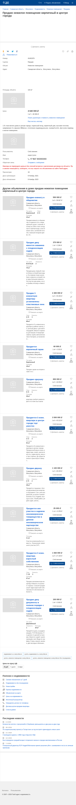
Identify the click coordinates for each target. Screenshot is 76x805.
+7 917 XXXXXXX (38, 159)
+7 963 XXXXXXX (58, 208)
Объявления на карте (13, 693)
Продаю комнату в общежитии (35, 198)
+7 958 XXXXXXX (58, 253)
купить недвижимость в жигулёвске (35, 654)
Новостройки (10, 686)
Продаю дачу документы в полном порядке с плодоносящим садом (35, 605)
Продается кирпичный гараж (34, 348)
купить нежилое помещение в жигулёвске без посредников (52, 658)
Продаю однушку (34, 379)
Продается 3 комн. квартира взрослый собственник (35, 557)
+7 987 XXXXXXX (58, 428)
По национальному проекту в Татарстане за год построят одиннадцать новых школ (31, 729)
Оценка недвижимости (14, 689)
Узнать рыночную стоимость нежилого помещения (46, 118)
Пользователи (15, 790)
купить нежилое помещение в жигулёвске (17, 658)
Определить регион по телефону (17, 703)
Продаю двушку (34, 468)
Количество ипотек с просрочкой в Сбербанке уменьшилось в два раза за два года (31, 724)
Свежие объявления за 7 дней (16, 679)
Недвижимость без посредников (17, 683)
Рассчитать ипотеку (35, 121)
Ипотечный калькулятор (14, 700)
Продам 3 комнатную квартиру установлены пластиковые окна (35, 298)
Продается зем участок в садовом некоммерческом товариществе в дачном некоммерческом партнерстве (35, 516)
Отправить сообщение (36, 162)
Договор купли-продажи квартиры (17, 706)
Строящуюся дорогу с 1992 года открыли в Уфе (19, 735)
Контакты (5, 790)
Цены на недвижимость (14, 696)
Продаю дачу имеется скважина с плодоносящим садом (35, 246)
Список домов (11, 710)
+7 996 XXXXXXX (58, 357)
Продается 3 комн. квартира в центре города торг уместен (35, 421)
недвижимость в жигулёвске (13, 654)
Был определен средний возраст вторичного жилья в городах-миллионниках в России (32, 740)
